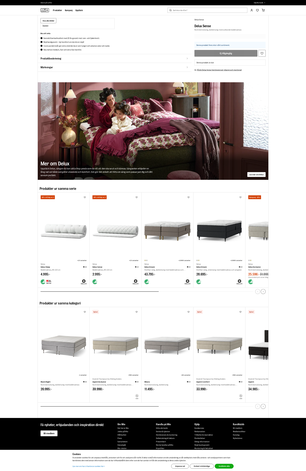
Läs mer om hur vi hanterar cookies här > (89, 466)
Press (119, 438)
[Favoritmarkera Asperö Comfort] (240, 312)
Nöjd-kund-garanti (201, 445)
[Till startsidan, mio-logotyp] (45, 10)
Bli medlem (49, 433)
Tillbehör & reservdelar (203, 435)
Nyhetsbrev (237, 438)
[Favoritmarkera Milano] (188, 312)
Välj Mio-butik (258, 3)
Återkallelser (199, 438)
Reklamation (199, 431)
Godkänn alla (224, 466)
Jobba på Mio (122, 431)
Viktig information (201, 441)
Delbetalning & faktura (165, 438)
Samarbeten (122, 441)
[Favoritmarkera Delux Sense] (262, 53)
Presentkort (161, 441)
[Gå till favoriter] (257, 10)
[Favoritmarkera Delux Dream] (188, 197)
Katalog (236, 435)
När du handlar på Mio (164, 445)
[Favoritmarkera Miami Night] (85, 312)
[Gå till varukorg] (263, 10)
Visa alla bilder (48, 20)
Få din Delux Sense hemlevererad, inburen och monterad (219, 70)
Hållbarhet (121, 435)
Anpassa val (180, 466)
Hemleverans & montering (166, 435)
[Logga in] (251, 10)
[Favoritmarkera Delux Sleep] (85, 197)
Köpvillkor (160, 448)
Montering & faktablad (203, 448)
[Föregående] (257, 291)
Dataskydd (121, 445)
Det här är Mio (123, 428)
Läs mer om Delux (256, 174)
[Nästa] (263, 291)
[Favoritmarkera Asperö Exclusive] (137, 312)
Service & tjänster (163, 431)
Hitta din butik (162, 428)
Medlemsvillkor (239, 431)
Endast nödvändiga (202, 466)
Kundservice (199, 428)
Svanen (45, 25)
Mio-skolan (121, 448)
